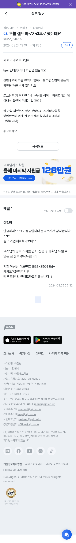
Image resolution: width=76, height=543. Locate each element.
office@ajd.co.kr (28, 424)
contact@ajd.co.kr (29, 409)
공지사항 (24, 354)
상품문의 (38, 28)
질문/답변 (9, 28)
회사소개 (8, 354)
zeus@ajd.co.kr (44, 404)
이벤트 (39, 354)
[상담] (67, 534)
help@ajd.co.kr (27, 414)
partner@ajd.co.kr (29, 419)
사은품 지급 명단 (59, 354)
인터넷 (23, 28)
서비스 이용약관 (33, 464)
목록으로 (38, 146)
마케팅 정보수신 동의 (57, 464)
